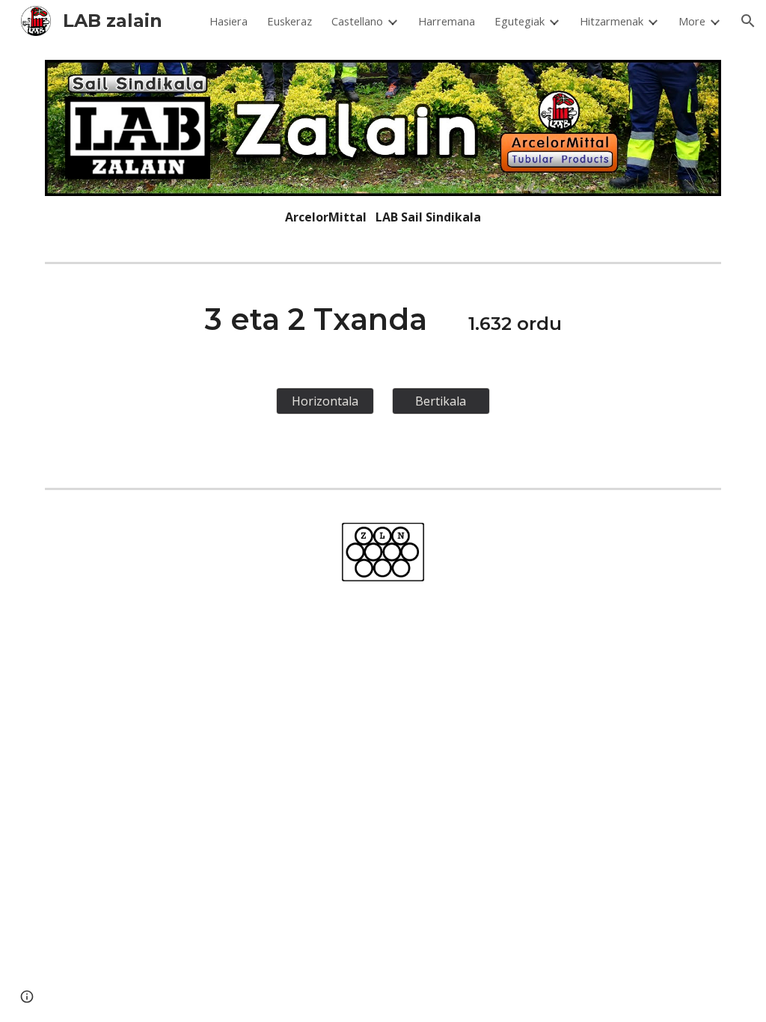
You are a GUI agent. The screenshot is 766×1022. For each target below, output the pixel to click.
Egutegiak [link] (519, 20)
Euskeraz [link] (289, 20)
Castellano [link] (357, 20)
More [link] (691, 20)
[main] (383, 217)
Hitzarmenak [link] (611, 20)
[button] (748, 21)
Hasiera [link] (228, 20)
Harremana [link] (446, 20)
